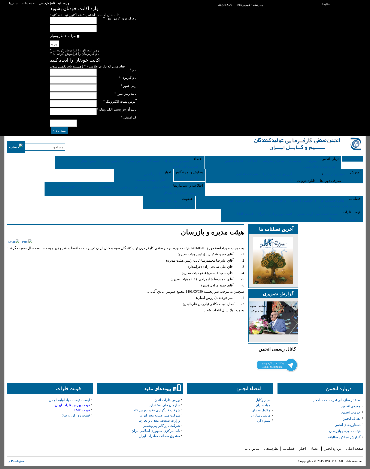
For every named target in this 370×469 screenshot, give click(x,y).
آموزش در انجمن (334, 174)
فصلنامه (289, 448)
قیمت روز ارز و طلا (343, 219)
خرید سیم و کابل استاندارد (74, 187)
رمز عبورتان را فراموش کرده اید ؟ (74, 50)
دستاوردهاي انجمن (347, 425)
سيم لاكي (263, 420)
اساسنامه (295, 160)
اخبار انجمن (152, 174)
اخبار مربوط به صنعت (151, 179)
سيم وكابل (262, 400)
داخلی (194, 178)
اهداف (252, 160)
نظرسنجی (44, 3)
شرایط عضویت (166, 200)
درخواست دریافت (303, 200)
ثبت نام (60, 130)
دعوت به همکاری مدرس (274, 179)
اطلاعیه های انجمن (155, 187)
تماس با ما (12, 3)
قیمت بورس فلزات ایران (275, 214)
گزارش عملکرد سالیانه (344, 437)
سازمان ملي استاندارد (164, 405)
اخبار (302, 448)
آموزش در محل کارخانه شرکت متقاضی (264, 174)
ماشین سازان (111, 160)
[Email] (13, 242)
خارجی (180, 178)
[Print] (27, 242)
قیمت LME (245, 214)
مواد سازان (133, 160)
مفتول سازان (87, 160)
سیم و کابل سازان (176, 160)
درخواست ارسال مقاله (270, 200)
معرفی (312, 160)
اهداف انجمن (352, 418)
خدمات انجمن (234, 160)
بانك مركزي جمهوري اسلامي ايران (155, 431)
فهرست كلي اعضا (185, 166)
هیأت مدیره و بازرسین (319, 166)
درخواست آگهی (238, 200)
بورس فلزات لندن (167, 400)
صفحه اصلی (354, 448)
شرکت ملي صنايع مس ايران (160, 415)
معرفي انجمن (351, 406)
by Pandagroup (17, 461)
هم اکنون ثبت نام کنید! (66, 15)
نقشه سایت (28, 3)
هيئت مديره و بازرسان (212, 232)
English (326, 4)
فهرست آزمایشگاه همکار (181, 193)
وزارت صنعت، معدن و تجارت (159, 420)
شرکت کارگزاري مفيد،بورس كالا (156, 410)
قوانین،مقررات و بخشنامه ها (117, 187)
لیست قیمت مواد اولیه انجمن (317, 214)
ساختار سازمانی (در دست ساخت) (337, 400)
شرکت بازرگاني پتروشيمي (161, 425)
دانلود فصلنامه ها (332, 200)
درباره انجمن (333, 448)
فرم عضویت (180, 206)
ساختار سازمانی (272, 160)
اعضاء (314, 448)
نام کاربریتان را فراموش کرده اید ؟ (74, 53)
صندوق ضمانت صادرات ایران (159, 436)
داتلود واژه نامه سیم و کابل (338, 206)
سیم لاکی (152, 160)
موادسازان (262, 405)
